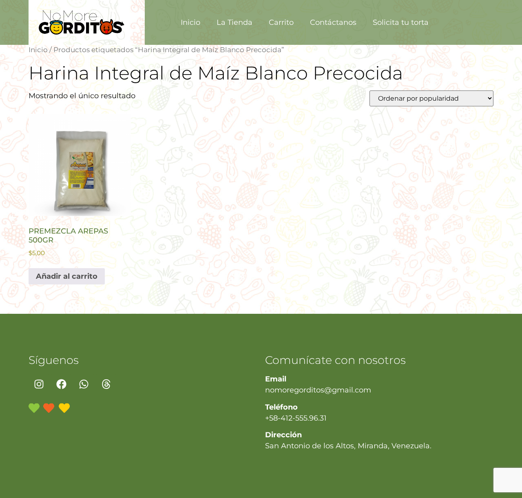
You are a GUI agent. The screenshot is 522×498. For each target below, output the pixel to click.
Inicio (190, 22)
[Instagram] (39, 384)
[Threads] (106, 384)
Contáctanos (333, 22)
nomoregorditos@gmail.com (318, 390)
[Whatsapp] (83, 384)
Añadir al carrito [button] (66, 276)
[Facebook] (61, 384)
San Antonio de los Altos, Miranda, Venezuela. (348, 445)
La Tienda (234, 22)
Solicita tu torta (401, 22)
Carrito (281, 22)
